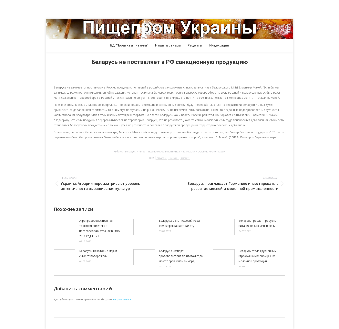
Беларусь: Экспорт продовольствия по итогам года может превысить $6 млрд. (181, 256)
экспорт (185, 158)
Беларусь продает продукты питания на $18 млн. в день (257, 223)
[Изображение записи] (64, 227)
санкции (174, 158)
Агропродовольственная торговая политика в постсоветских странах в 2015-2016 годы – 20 (100, 228)
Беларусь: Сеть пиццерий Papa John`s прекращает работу (179, 223)
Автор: (159, 151)
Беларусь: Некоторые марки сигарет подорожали (98, 253)
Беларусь (130, 151)
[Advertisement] (71, 9)
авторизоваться (121, 299)
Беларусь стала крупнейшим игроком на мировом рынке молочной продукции (257, 256)
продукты (161, 158)
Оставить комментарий (211, 151)
